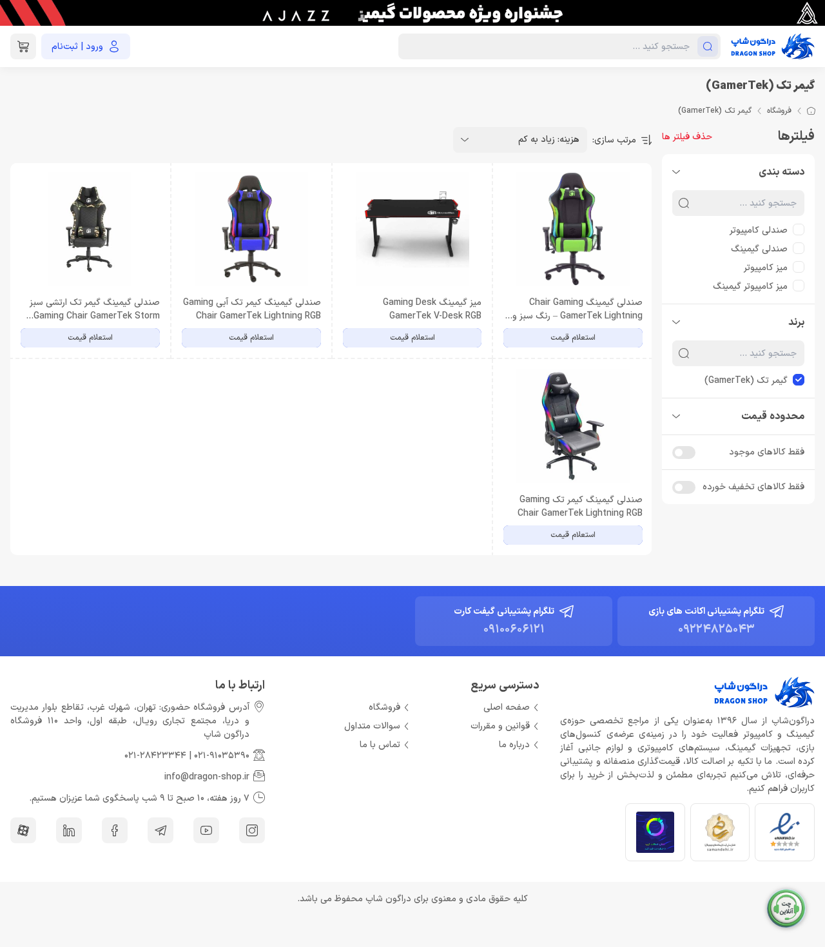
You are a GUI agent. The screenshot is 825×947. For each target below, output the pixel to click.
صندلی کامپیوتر (759, 230)
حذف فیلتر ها (687, 137)
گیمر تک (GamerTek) (746, 380)
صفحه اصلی (506, 707)
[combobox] (520, 140)
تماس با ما (380, 745)
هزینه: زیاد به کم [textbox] (548, 139)
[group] (412, 13)
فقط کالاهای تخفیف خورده (753, 487)
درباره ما (514, 745)
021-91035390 (221, 756)
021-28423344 (155, 756)
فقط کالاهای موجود (766, 452)
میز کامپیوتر (766, 268)
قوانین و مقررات (500, 726)
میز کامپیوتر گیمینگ (750, 286)
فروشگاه (779, 111)
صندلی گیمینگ (759, 249)
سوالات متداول (372, 726)
